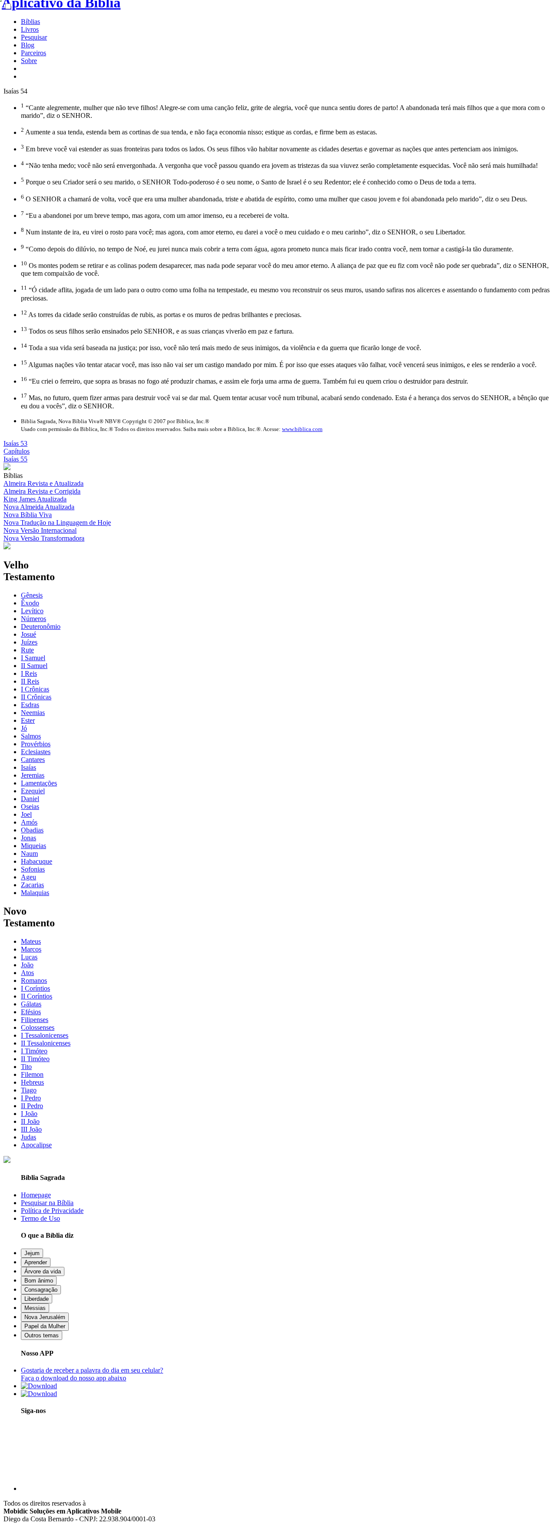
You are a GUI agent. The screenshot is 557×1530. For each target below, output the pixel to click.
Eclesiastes (35, 751)
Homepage (36, 1195)
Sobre (29, 60)
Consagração (40, 1289)
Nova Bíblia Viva (27, 514)
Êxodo (30, 603)
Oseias (30, 806)
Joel (26, 814)
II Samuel (34, 665)
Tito (26, 1066)
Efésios (31, 1012)
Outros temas (41, 1335)
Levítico (32, 611)
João (27, 965)
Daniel (30, 798)
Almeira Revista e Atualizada (43, 483)
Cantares (33, 759)
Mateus (31, 941)
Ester (28, 720)
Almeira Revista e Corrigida (42, 491)
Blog (27, 45)
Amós (29, 822)
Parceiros (33, 53)
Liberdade (36, 1299)
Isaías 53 (15, 443)
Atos (27, 972)
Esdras (30, 704)
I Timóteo (34, 1051)
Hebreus (32, 1082)
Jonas (28, 838)
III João (31, 1129)
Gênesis (32, 595)
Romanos (34, 980)
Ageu (28, 877)
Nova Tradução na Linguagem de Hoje (57, 522)
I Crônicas (35, 689)
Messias (35, 1308)
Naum (29, 853)
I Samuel (33, 657)
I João (29, 1113)
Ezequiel (33, 791)
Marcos (31, 949)
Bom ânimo (38, 1280)
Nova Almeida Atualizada (38, 507)
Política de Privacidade (52, 1210)
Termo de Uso (40, 1218)
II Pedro (32, 1105)
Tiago (29, 1090)
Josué (28, 634)
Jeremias (32, 775)
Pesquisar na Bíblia (47, 1202)
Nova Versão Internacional (40, 530)
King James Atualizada (35, 499)
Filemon (32, 1074)
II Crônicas (36, 697)
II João (30, 1121)
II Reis (30, 681)
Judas (28, 1137)
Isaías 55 (15, 459)
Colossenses (37, 1027)
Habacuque (36, 861)
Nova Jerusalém (44, 1317)
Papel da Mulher (44, 1326)
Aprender (35, 1262)
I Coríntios (35, 988)
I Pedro (31, 1098)
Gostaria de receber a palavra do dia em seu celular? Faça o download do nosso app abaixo (92, 1374)
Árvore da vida (42, 1271)
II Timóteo (35, 1058)
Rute (27, 650)
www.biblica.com (302, 429)
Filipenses (34, 1019)
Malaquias (35, 892)
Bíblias (30, 21)
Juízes (29, 642)
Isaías (28, 767)
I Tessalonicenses (44, 1035)
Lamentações (39, 783)
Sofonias (33, 869)
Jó (24, 728)
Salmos (31, 736)
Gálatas (31, 1004)
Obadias (32, 830)
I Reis (29, 673)
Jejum (32, 1253)
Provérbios (35, 744)
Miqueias (33, 845)
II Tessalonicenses (45, 1043)
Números (33, 618)
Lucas (29, 957)
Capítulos (16, 451)
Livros (30, 29)
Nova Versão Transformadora (43, 538)
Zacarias (32, 885)
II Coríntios (36, 996)
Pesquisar (34, 37)
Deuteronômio (40, 626)
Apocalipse (36, 1145)
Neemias (33, 712)
